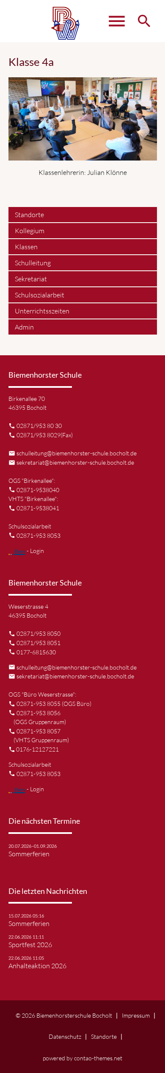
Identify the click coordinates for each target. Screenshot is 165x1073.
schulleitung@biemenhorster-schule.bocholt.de (76, 453)
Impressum (136, 1015)
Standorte (29, 214)
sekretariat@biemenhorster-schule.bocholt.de (75, 462)
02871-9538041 (37, 508)
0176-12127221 (37, 749)
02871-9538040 (37, 489)
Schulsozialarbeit (39, 295)
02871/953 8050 (38, 633)
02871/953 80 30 (39, 425)
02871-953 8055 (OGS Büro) (53, 703)
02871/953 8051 (38, 642)
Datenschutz (65, 1036)
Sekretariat (31, 279)
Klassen (26, 246)
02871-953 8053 (38, 535)
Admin (24, 327)
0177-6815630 (36, 652)
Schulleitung (33, 263)
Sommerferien (29, 853)
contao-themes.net (98, 1058)
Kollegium (29, 230)
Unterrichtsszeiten (42, 311)
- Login (34, 550)
